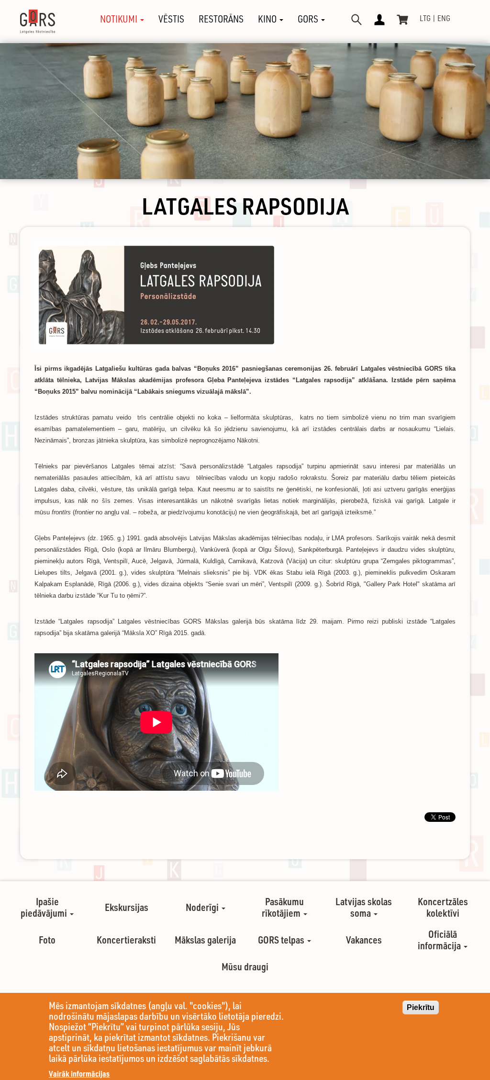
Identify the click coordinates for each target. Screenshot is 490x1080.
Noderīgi (203, 907)
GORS (309, 19)
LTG (425, 18)
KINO (268, 19)
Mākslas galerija (205, 939)
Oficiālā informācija (440, 940)
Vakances (364, 939)
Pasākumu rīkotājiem (283, 907)
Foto (47, 939)
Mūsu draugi (245, 966)
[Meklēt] (356, 19)
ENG (443, 18)
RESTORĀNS (221, 19)
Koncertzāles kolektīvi (443, 907)
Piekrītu (420, 1007)
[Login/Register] (379, 19)
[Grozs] (402, 19)
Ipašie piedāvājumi (45, 907)
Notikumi (119, 19)
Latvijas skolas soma (363, 907)
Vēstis (171, 19)
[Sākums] (41, 22)
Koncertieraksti (126, 939)
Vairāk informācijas (79, 1073)
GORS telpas (282, 939)
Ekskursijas (126, 907)
